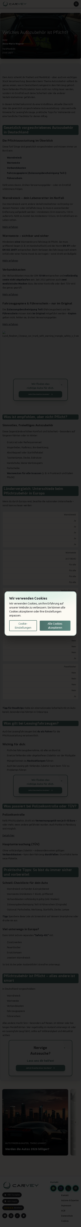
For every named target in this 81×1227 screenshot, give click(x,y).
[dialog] (40, 613)
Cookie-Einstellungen (23, 625)
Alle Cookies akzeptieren (55, 625)
